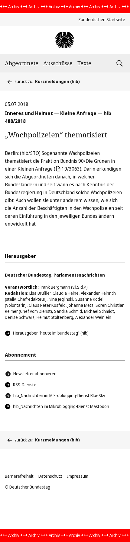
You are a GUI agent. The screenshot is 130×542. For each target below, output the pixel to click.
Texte (84, 63)
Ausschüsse (58, 63)
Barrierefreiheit (19, 476)
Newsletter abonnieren (35, 374)
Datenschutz (50, 476)
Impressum (77, 476)
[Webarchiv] (65, 40)
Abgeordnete (21, 63)
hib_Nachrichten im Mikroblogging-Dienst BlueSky (59, 395)
